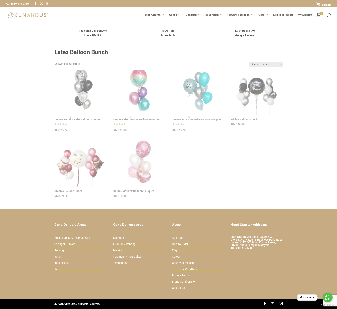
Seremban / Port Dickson (128, 256)
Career (176, 256)
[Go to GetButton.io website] (327, 305)
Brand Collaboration (184, 281)
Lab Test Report (283, 14)
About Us (177, 237)
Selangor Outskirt (64, 244)
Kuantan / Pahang (124, 244)
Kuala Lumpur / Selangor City (72, 237)
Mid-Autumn (153, 14)
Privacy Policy (180, 275)
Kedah (58, 269)
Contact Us (178, 287)
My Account (305, 14)
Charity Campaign (183, 262)
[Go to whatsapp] (328, 297)
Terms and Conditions (185, 269)
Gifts (261, 14)
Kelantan (118, 237)
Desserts (191, 14)
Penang (59, 250)
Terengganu (120, 262)
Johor (58, 256)
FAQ (174, 250)
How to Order (180, 244)
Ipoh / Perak (61, 262)
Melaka (117, 250)
